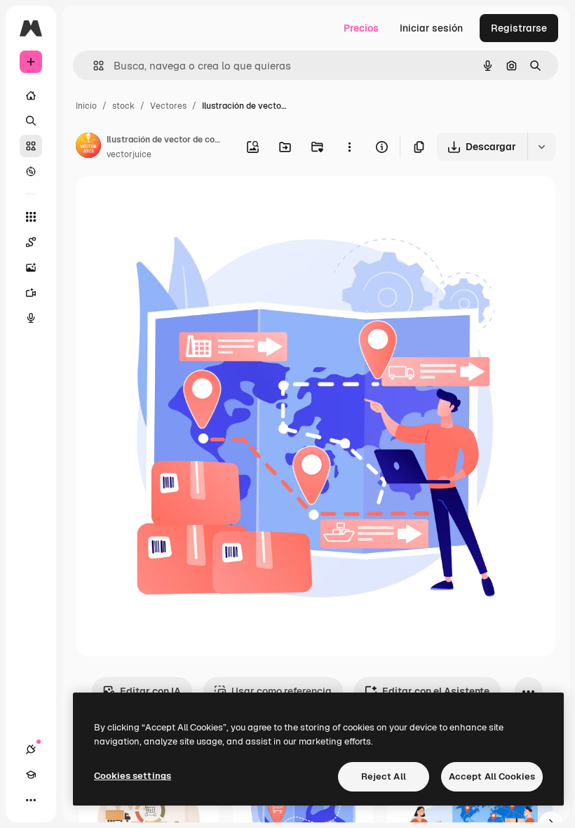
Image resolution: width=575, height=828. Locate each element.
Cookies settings (132, 776)
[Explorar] (31, 171)
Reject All (383, 776)
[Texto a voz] (31, 318)
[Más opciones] (349, 147)
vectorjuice (129, 154)
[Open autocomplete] (93, 65)
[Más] (31, 800)
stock (123, 106)
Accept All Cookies (492, 776)
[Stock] (31, 146)
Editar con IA (150, 691)
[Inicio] (31, 95)
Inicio (86, 106)
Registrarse (519, 28)
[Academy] (31, 774)
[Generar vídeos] (31, 292)
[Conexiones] (31, 749)
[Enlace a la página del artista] (88, 147)
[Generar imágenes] (31, 267)
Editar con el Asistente (435, 691)
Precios (361, 28)
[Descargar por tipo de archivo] (541, 147)
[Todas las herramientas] (31, 217)
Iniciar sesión (431, 28)
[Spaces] (31, 242)
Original (165, 203)
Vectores (168, 106)
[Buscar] (31, 120)
